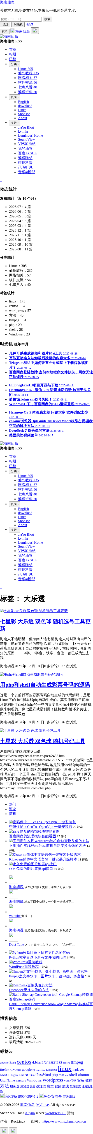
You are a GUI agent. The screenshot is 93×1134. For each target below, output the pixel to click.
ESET (52, 1062)
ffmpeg (77, 1062)
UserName (7, 1080)
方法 (4, 1085)
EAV (45, 1062)
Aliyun (30, 1113)
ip (34, 1069)
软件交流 (75, 1086)
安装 (80, 1080)
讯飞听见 (25, 167)
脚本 (50, 1086)
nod (21, 1075)
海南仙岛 (7, 2)
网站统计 (70, 1096)
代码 (73, 1080)
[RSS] (1, 180)
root (61, 1075)
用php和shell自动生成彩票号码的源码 (45, 685)
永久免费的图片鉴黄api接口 (31, 869)
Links (22, 110)
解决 (65, 1086)
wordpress (53, 1080)
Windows (34, 1080)
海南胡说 (16, 887)
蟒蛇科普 (25, 162)
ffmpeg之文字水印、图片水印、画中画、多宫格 (46, 976)
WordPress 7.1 (55, 1113)
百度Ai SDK (27, 153)
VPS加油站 (27, 144)
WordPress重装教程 (24, 967)
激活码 (41, 1086)
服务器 (14, 1086)
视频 (58, 1086)
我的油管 (25, 148)
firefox (4, 1069)
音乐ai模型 (26, 172)
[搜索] (35, 30)
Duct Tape (17, 944)
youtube (15, 916)
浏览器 (24, 1086)
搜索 (47, 19)
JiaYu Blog (26, 127)
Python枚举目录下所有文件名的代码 (37, 957)
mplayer (78, 1069)
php (55, 1074)
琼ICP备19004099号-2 (21, 1096)
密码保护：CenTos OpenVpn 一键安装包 (40, 827)
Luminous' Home (30, 135)
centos (24, 1062)
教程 (88, 1080)
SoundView (26, 139)
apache (4, 1062)
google (27, 1069)
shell (73, 1074)
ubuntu (83, 1075)
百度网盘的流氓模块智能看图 (32, 836)
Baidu (12, 1062)
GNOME (15, 1069)
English (23, 102)
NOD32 (30, 1075)
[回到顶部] (4, 1130)
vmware (21, 1080)
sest (66, 1075)
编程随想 (25, 158)
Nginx (14, 1075)
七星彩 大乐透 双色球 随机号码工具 (42, 741)
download (25, 106)
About (22, 118)
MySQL (5, 1075)
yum (67, 1080)
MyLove (42, 1105)
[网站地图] (0, 180)
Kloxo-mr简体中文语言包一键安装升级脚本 (43, 859)
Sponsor (24, 114)
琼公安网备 (53, 1096)
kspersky (40, 1070)
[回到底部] (13, 1130)
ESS (59, 1062)
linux (65, 1068)
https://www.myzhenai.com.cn (64, 1121)
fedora (66, 1062)
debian (36, 1062)
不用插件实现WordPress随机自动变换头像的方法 (47, 845)
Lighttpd (51, 1069)
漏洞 (32, 1086)
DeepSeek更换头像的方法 (29, 990)
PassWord (44, 1075)
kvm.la (23, 131)
